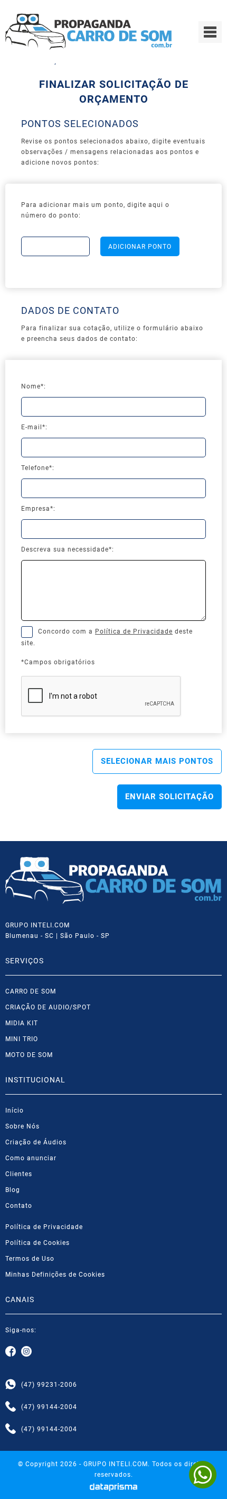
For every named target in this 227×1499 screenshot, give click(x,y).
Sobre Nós (22, 1126)
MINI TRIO (21, 1039)
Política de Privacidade (134, 631)
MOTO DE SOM (29, 1055)
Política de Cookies (37, 1243)
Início (14, 1110)
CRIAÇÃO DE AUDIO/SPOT (48, 1007)
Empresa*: (38, 508)
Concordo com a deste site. (107, 637)
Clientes (18, 1174)
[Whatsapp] (10, 1384)
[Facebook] (10, 1352)
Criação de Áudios (36, 1142)
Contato (18, 1205)
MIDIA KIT (21, 1023)
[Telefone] (10, 1407)
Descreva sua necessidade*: (67, 549)
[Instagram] (26, 1352)
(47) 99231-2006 (49, 1384)
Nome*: (33, 386)
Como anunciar (30, 1158)
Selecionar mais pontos (157, 761)
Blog (12, 1190)
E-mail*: (34, 427)
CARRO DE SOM (30, 991)
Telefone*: (37, 468)
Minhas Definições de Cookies (55, 1274)
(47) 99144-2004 (49, 1407)
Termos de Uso (29, 1258)
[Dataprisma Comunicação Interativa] (113, 1487)
